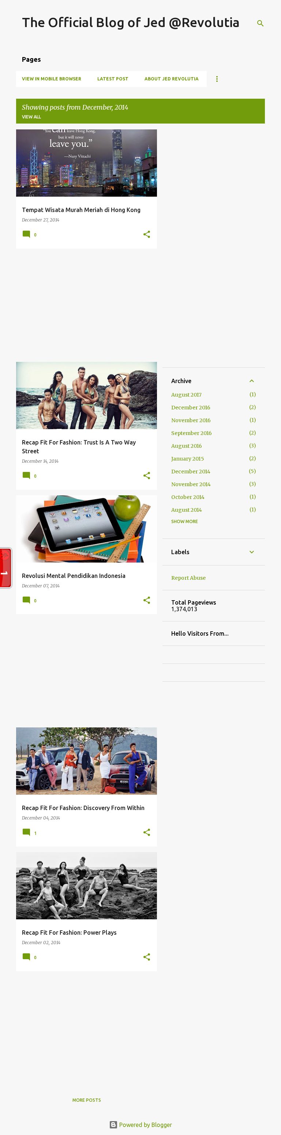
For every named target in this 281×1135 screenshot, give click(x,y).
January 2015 (187, 458)
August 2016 (186, 446)
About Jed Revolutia (172, 78)
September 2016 (191, 433)
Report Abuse (188, 578)
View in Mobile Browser (51, 78)
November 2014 (191, 484)
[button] (146, 235)
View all (31, 116)
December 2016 (190, 407)
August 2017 (186, 394)
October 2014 (188, 497)
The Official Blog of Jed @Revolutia (131, 22)
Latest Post (112, 78)
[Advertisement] (83, 305)
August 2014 (186, 510)
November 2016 (191, 420)
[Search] (260, 23)
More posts (86, 1100)
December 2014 (190, 471)
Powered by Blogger (145, 1124)
